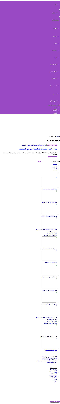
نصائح (55, 43)
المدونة (55, 372)
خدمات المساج (53, 85)
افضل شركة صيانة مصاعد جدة (49, 189)
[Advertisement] (30, 125)
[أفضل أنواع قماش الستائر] (52, 233)
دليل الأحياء (54, 78)
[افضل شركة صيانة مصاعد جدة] (49, 187)
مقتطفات (54, 50)
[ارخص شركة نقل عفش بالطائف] (49, 214)
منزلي (55, 57)
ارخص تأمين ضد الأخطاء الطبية (49, 202)
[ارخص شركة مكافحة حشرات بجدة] (49, 247)
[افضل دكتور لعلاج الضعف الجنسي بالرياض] (49, 227)
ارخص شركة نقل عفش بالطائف (49, 216)
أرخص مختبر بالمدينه (52, 232)
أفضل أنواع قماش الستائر (50, 235)
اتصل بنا (55, 391)
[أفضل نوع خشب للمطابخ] (49, 260)
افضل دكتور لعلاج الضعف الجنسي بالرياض (46, 229)
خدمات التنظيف (53, 375)
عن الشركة (54, 388)
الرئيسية (58, 136)
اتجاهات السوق (53, 64)
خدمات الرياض (34, 384)
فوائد (56, 379)
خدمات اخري (54, 373)
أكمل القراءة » (52, 156)
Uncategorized (53, 368)
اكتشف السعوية (53, 71)
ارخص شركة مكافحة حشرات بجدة (48, 249)
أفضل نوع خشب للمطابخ (51, 262)
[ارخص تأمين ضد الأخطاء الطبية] (49, 200)
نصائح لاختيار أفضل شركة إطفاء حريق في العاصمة (38, 149)
